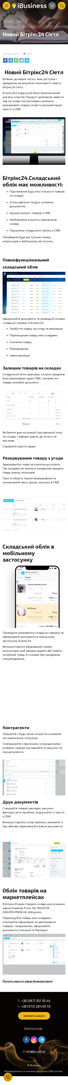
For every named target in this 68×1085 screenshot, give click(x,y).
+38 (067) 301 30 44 (35, 1001)
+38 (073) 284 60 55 (36, 1006)
